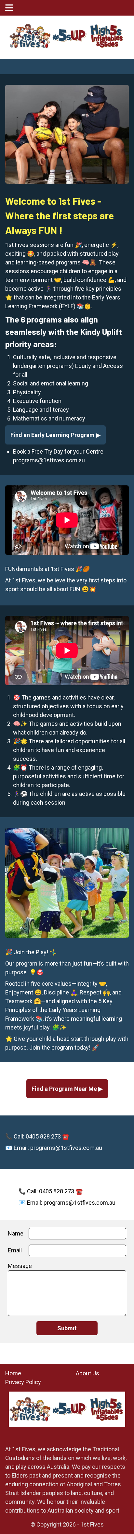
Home (13, 1373)
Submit (67, 1328)
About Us (87, 1373)
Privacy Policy (23, 1382)
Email (15, 1250)
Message (20, 1265)
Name (15, 1233)
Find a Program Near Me (65, 1088)
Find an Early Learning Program (53, 435)
